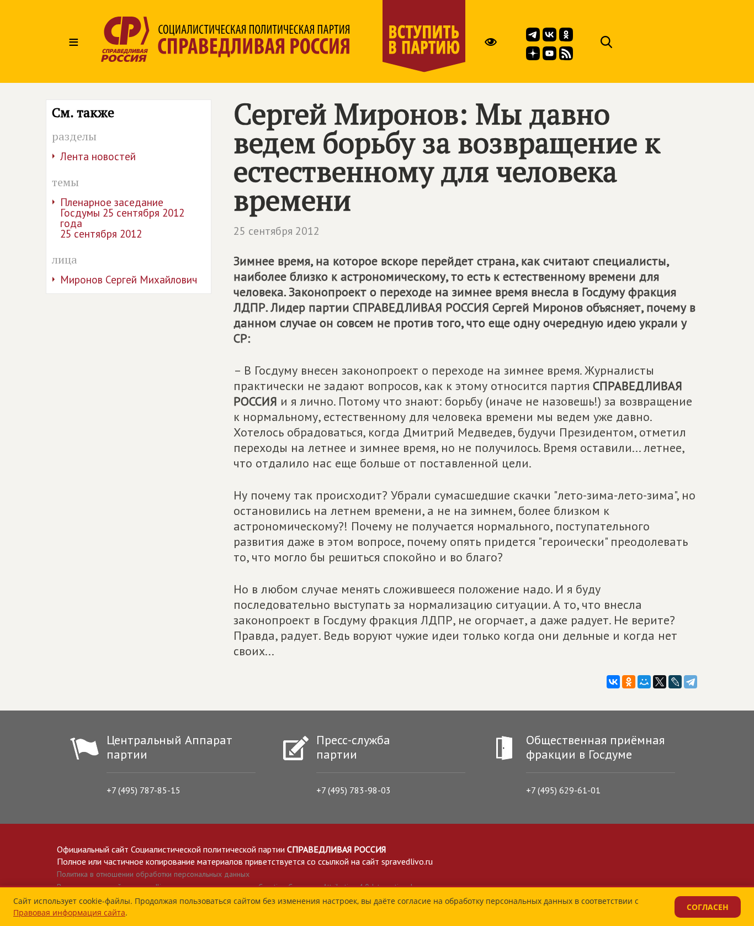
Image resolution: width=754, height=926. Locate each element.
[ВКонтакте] (613, 681)
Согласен (708, 907)
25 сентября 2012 (276, 231)
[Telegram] (690, 681)
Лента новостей (98, 156)
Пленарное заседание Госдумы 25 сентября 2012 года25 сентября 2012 (122, 218)
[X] (659, 681)
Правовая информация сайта (69, 912)
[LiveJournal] (675, 681)
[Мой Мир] (644, 681)
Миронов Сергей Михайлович (128, 279)
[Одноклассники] (628, 681)
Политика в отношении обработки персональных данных (153, 874)
